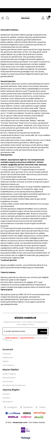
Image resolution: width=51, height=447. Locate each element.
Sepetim (6, 394)
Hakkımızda (8, 357)
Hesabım (7, 398)
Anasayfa (7, 354)
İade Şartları (8, 381)
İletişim (6, 361)
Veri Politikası (8, 365)
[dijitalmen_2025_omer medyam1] (25, 430)
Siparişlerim (8, 401)
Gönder (43, 331)
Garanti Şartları (9, 377)
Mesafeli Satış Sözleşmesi (14, 385)
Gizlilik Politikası (9, 374)
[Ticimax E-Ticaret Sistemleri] (25, 438)
